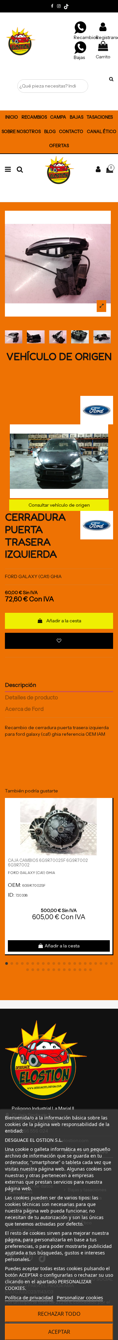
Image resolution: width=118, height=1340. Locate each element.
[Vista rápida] (107, 819)
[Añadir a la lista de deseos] (59, 641)
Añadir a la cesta (63, 621)
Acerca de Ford (24, 709)
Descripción (20, 685)
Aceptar (59, 1331)
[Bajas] (80, 47)
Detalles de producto (31, 697)
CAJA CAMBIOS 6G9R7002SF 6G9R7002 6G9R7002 (48, 863)
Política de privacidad (29, 1297)
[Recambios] (80, 27)
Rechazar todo (59, 1313)
